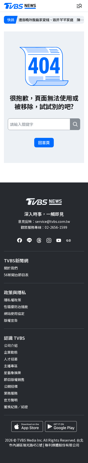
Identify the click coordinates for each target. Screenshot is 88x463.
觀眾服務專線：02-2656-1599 (44, 227)
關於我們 (11, 267)
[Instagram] (49, 240)
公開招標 (11, 386)
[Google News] (68, 240)
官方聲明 (11, 399)
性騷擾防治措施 (16, 306)
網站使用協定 (14, 313)
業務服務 (11, 393)
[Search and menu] (79, 6)
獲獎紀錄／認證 (16, 406)
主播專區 (11, 365)
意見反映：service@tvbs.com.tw (44, 221)
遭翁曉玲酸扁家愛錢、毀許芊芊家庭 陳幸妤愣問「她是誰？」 (51, 19)
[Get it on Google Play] (61, 426)
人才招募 (11, 359)
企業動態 (11, 352)
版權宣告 (11, 320)
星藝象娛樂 (12, 372)
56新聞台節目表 (16, 274)
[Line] (29, 240)
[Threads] (39, 240)
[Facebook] (19, 240)
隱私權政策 (12, 299)
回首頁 (44, 142)
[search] (75, 124)
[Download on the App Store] (27, 426)
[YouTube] (59, 240)
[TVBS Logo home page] (20, 6)
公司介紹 (11, 345)
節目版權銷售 (14, 379)
